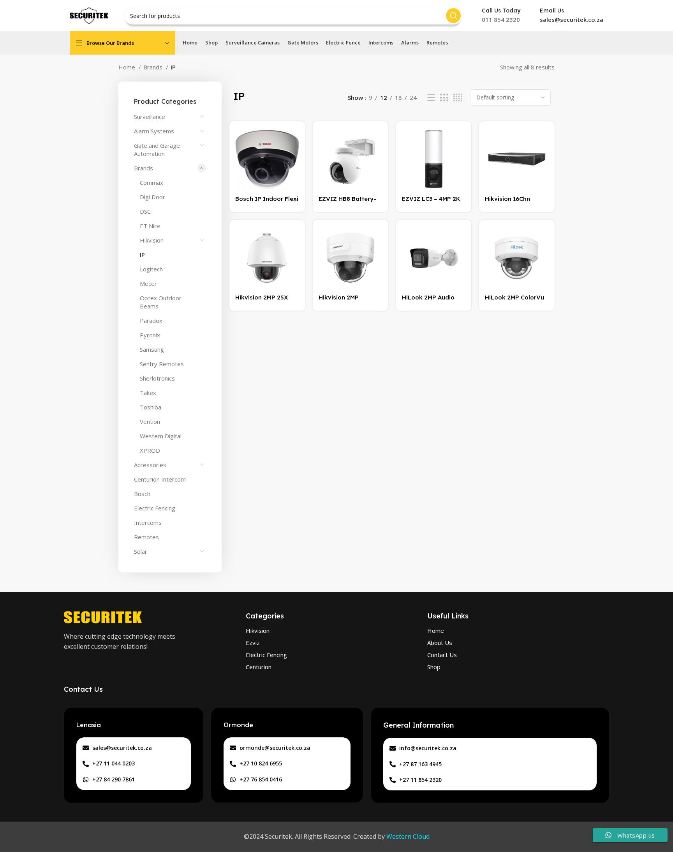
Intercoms (148, 522)
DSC (145, 211)
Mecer (148, 283)
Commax (151, 182)
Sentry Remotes (162, 364)
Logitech (151, 269)
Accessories (150, 465)
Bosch (142, 494)
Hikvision (152, 240)
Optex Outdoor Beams (160, 302)
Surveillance (149, 116)
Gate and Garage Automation (157, 150)
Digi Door (152, 197)
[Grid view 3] (444, 97)
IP (142, 255)
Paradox (151, 320)
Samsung (152, 349)
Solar (140, 551)
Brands (153, 67)
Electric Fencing (154, 508)
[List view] (431, 97)
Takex (148, 393)
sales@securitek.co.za (571, 19)
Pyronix (150, 335)
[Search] (453, 15)
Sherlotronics (157, 378)
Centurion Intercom (160, 479)
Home (127, 67)
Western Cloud (408, 836)
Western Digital (160, 436)
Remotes (146, 537)
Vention (150, 421)
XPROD (150, 450)
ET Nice (150, 226)
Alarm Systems (154, 131)
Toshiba (150, 407)
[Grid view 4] (457, 97)
